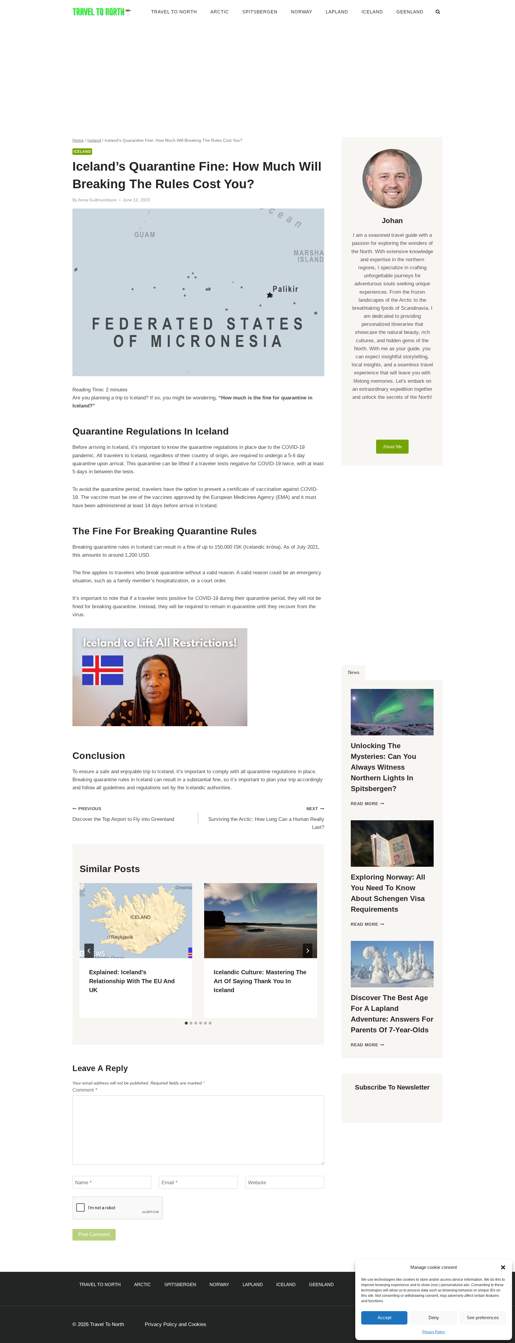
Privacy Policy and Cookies (175, 1324)
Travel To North (174, 11)
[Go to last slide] (89, 951)
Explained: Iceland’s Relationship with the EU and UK (132, 981)
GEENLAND (410, 11)
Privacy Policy (433, 1332)
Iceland (372, 11)
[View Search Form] (438, 12)
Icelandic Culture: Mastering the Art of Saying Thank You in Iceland (260, 981)
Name (83, 1182)
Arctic (219, 11)
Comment (84, 1090)
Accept (384, 1317)
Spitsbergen (259, 11)
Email (170, 1182)
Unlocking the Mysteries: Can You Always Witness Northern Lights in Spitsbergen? (383, 767)
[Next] (307, 951)
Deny (434, 1317)
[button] (503, 1267)
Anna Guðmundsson (97, 200)
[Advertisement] (257, 68)
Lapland (337, 11)
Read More (367, 804)
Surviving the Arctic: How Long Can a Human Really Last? (266, 818)
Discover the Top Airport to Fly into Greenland (123, 814)
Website (257, 1182)
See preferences (483, 1317)
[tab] (186, 1023)
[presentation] (136, 920)
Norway (301, 11)
